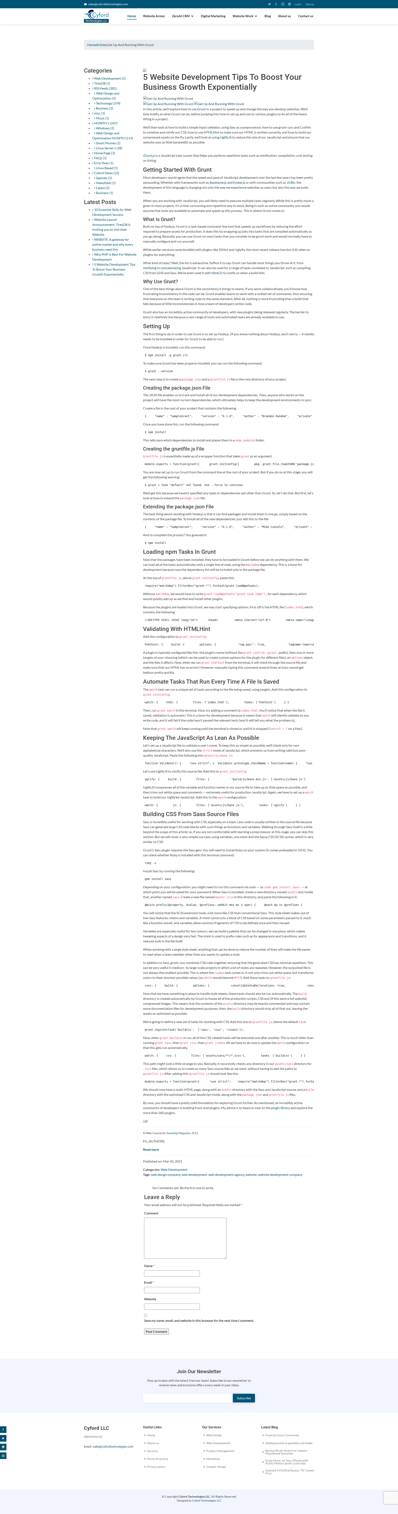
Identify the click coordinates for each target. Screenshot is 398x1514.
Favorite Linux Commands (282, 1435)
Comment (151, 1213)
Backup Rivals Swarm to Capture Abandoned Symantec (286, 1452)
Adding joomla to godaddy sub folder (289, 1443)
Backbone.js (218, 182)
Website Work (243, 16)
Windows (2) (104, 128)
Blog (268, 16)
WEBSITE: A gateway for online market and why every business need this (112, 244)
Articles (101, 45)
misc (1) (99, 113)
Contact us (305, 16)
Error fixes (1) (103, 163)
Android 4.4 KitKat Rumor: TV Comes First (289, 1472)
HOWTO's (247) (105, 123)
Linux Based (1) (106, 168)
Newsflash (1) (105, 183)
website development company (280, 1174)
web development (194, 1174)
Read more (151, 1149)
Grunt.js (149, 155)
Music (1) (102, 118)
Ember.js (239, 182)
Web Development (174, 1169)
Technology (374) (107, 103)
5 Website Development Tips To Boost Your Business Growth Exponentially (113, 269)
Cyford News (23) (106, 173)
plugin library (280, 1108)
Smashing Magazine (178, 1133)
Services (152, 1451)
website (251, 1174)
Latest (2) (102, 188)
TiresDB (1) (101, 83)
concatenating (171, 268)
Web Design (214, 1435)
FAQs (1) (100, 158)
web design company (165, 1174)
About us (284, 16)
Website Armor (154, 16)
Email (149, 1282)
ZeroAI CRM (181, 16)
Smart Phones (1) (107, 143)
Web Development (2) (109, 78)
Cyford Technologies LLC (206, 1500)
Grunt (201, 109)
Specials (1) (103, 178)
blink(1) (217, 273)
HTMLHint (211, 132)
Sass (232, 127)
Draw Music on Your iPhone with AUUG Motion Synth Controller (286, 1462)
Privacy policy (156, 1466)
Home (131, 16)
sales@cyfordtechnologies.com (108, 4)
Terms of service (157, 1458)
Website (150, 1299)
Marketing (213, 1458)
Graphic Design (216, 1466)
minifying (149, 268)
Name (149, 1266)
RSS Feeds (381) (105, 88)
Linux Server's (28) (108, 148)
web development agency (226, 1174)
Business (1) (104, 193)
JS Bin (291, 182)
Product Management (220, 1451)
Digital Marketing (213, 16)
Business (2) (104, 108)
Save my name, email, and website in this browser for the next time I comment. (199, 1320)
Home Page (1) (104, 153)
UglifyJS (226, 137)
